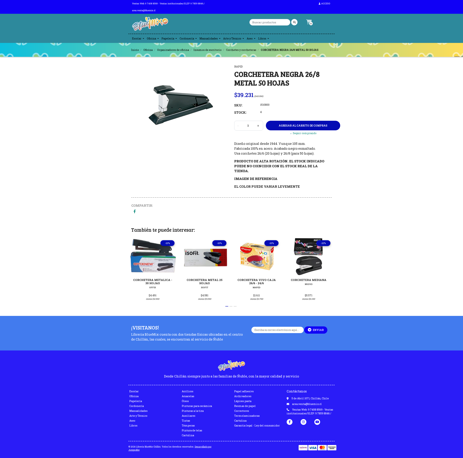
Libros (262, 38)
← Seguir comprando (303, 133)
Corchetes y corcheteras (241, 50)
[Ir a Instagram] (303, 422)
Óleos (185, 401)
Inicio (135, 50)
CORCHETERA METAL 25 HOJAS (204, 281)
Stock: (240, 112)
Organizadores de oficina (173, 50)
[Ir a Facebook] (289, 421)
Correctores (241, 411)
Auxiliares (188, 415)
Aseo (250, 38)
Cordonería (187, 38)
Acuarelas (188, 396)
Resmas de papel (245, 406)
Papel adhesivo (244, 391)
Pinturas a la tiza (193, 411)
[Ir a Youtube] (317, 422)
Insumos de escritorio (208, 50)
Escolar (136, 38)
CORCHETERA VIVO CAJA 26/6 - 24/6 (256, 281)
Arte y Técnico (232, 38)
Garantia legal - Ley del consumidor (257, 425)
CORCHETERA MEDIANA (308, 280)
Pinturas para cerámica (197, 406)
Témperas (188, 425)
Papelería (168, 38)
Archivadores (242, 396)
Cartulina (188, 435)
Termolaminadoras (247, 415)
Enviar (318, 330)
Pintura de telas (192, 430)
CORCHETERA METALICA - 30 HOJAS (152, 281)
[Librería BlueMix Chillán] (150, 24)
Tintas (186, 420)
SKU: (238, 105)
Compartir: (142, 205)
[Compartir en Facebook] (134, 211)
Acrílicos (187, 391)
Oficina (151, 38)
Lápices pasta (242, 401)
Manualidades (208, 38)
